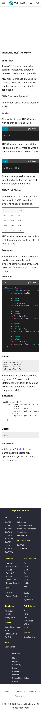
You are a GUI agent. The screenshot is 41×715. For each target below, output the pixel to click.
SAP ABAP (9, 539)
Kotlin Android (11, 634)
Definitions (16, 671)
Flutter (8, 630)
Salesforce (21, 522)
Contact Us (20, 691)
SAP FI (8, 522)
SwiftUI (8, 637)
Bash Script (10, 647)
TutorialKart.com (24, 3)
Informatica (22, 535)
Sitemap (7, 691)
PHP (25, 611)
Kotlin (26, 583)
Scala (26, 593)
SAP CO (8, 525)
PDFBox (9, 576)
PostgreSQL (10, 617)
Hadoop (9, 563)
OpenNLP (10, 573)
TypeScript (28, 599)
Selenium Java (30, 637)
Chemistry (16, 665)
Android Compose (13, 627)
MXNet (9, 570)
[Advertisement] (20, 28)
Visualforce (22, 532)
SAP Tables (22, 545)
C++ (26, 566)
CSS (25, 617)
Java (26, 576)
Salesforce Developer (26, 529)
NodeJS (27, 627)
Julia (26, 580)
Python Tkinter (12, 596)
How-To (15, 681)
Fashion (15, 674)
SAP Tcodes (22, 548)
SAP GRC (9, 552)
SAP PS (8, 535)
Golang (27, 573)
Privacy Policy (34, 691)
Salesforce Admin (24, 525)
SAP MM (9, 542)
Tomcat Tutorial (12, 583)
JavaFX (9, 593)
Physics (15, 661)
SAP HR (8, 529)
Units (14, 668)
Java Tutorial (16, 449)
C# (25, 563)
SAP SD (8, 532)
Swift (26, 596)
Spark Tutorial (12, 580)
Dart (26, 570)
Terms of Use (20, 696)
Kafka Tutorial (12, 566)
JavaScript (28, 621)
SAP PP (8, 545)
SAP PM (8, 548)
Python (27, 586)
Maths (14, 658)
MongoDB (9, 611)
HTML (26, 614)
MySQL (8, 614)
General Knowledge (20, 678)
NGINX (26, 624)
